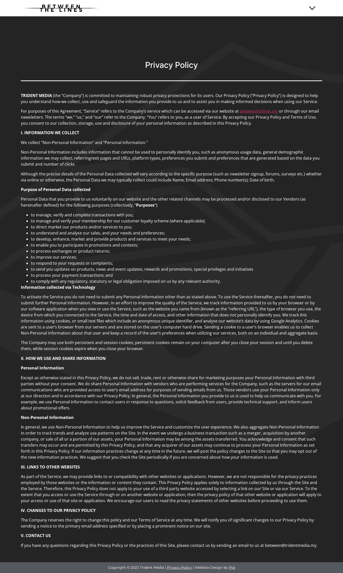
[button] (312, 8)
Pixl (232, 567)
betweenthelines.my (259, 111)
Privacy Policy (179, 567)
